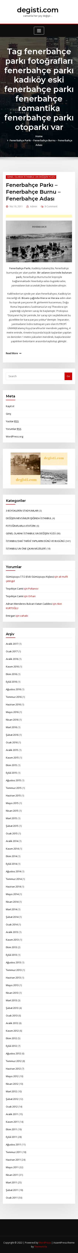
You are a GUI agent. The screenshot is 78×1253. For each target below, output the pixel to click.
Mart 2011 (11, 1182)
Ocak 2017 (12, 651)
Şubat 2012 (12, 1099)
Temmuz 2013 (14, 970)
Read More (12, 353)
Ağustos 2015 (13, 780)
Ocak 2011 (12, 1197)
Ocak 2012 (12, 1106)
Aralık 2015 (12, 750)
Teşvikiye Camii (14, 588)
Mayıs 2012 (12, 1076)
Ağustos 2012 (13, 1053)
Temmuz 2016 (14, 697)
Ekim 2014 (11, 856)
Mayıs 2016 (12, 712)
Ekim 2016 (11, 674)
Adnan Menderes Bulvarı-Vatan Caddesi (29, 603)
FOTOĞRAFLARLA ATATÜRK (21, 525)
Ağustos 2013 (13, 962)
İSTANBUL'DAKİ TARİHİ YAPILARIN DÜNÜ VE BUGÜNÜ (35, 541)
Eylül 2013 (11, 955)
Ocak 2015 (12, 833)
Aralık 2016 (12, 659)
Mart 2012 (11, 1091)
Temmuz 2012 (14, 1061)
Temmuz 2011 (14, 1152)
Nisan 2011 (12, 1175)
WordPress (45, 1242)
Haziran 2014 (13, 886)
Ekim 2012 (11, 1038)
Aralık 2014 (12, 841)
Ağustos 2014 (13, 871)
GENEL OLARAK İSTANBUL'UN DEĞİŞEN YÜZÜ (31, 176)
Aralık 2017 (12, 643)
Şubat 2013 (12, 1008)
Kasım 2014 (12, 848)
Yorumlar (13, 429)
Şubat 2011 (12, 1190)
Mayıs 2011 (12, 1167)
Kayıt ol (10, 406)
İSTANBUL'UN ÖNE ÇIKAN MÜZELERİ (26, 548)
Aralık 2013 (12, 932)
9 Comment (51, 206)
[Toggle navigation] (39, 31)
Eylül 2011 (11, 1137)
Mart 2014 (11, 909)
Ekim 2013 (11, 947)
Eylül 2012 (11, 1046)
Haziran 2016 (13, 704)
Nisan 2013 (12, 992)
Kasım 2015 (12, 757)
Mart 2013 (11, 1000)
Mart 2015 (11, 818)
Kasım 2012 (12, 1030)
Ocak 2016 (12, 742)
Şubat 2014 (12, 917)
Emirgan (10, 615)
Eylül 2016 (11, 681)
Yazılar (12, 421)
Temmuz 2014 (14, 879)
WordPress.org (14, 436)
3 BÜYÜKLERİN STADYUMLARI (22, 510)
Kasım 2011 (12, 1121)
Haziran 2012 (13, 1068)
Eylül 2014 (11, 863)
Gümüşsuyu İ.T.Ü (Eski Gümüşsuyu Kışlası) (30, 576)
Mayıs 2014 (12, 894)
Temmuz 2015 (14, 788)
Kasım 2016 (12, 666)
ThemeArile (40, 1246)
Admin (33, 206)
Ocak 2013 (12, 1015)
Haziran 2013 (13, 977)
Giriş (8, 413)
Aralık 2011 (12, 1114)
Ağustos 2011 (13, 1144)
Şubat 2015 (12, 826)
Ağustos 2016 (13, 689)
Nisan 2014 (12, 901)
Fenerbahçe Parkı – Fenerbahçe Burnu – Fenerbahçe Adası (33, 192)
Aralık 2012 (12, 1023)
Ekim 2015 (11, 765)
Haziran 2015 (13, 795)
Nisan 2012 (12, 1084)
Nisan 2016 (12, 719)
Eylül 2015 (11, 772)
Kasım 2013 (12, 939)
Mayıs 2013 (12, 985)
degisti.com (37, 10)
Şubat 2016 (12, 735)
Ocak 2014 (12, 924)
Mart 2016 (11, 727)
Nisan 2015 (12, 810)
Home (39, 136)
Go (68, 376)
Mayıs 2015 (12, 803)
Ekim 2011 (11, 1129)
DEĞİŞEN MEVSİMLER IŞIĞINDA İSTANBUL (28, 518)
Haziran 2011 (13, 1159)
